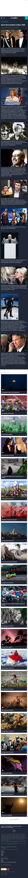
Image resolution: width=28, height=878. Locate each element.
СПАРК (2, 850)
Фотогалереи (4, 21)
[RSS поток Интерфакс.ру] (8, 865)
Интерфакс (14, 18)
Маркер (2, 854)
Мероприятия (10, 827)
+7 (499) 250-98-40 (4, 844)
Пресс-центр (15, 826)
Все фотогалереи (14, 819)
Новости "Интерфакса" (4, 858)
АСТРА (2, 855)
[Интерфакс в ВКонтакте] (6, 865)
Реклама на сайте (4, 827)
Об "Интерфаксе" (8, 826)
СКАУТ (2, 853)
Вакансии (20, 826)
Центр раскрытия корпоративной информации (8, 862)
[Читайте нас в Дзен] (2, 865)
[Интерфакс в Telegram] (4, 865)
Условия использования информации (8, 871)
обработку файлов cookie (22, 841)
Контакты (2, 826)
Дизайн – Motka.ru (4, 874)
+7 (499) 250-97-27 (13, 844)
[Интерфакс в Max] (9, 865)
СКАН (2, 859)
